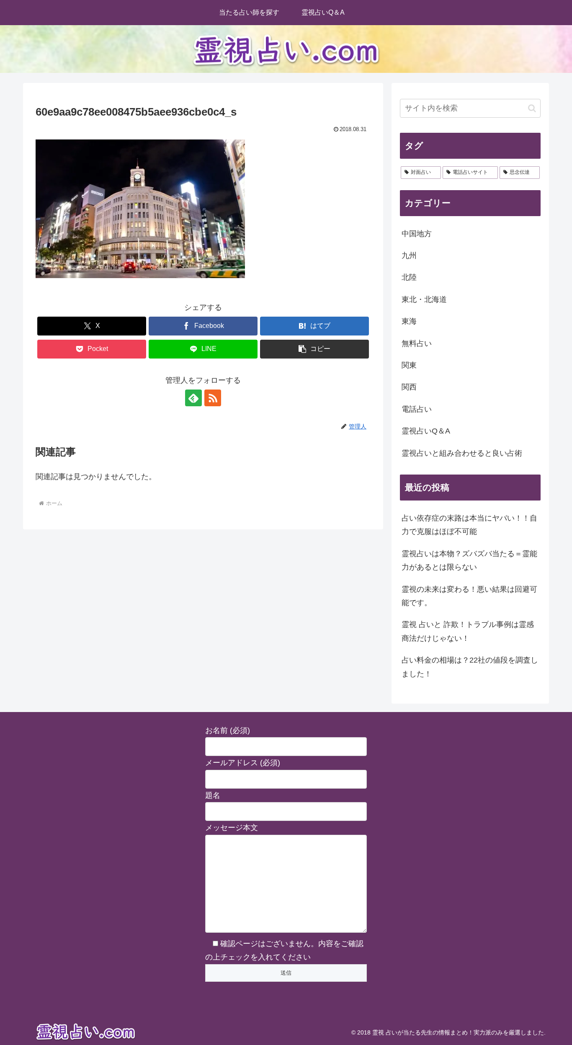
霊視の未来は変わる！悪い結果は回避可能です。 (469, 596)
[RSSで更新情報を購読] (212, 398)
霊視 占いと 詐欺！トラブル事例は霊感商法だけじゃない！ (468, 631)
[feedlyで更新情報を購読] (193, 398)
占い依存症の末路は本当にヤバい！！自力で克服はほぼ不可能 (469, 525)
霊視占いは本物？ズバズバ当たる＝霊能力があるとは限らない (469, 560)
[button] (314, 349)
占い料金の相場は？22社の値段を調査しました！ (470, 667)
